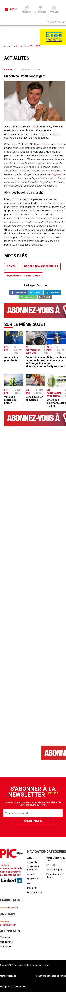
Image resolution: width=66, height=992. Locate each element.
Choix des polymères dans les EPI (56, 403)
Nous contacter (34, 892)
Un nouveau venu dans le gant (25, 76)
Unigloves (56, 174)
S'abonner (5, 937)
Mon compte (6, 942)
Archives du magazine (33, 868)
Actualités (21, 46)
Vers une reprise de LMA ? (10, 400)
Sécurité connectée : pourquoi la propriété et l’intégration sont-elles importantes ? (38, 362)
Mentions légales (8, 976)
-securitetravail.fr (9, 907)
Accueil (8, 46)
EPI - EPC (35, 46)
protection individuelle (41, 266)
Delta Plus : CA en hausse (34, 398)
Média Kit (31, 888)
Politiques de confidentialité (13, 986)
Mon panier (5, 946)
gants (11, 266)
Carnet (30, 883)
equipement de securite (23, 275)
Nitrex (37, 144)
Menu (13, 9)
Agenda (31, 874)
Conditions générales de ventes (51, 976)
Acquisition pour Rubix (11, 359)
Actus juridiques (54, 869)
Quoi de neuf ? (34, 878)
